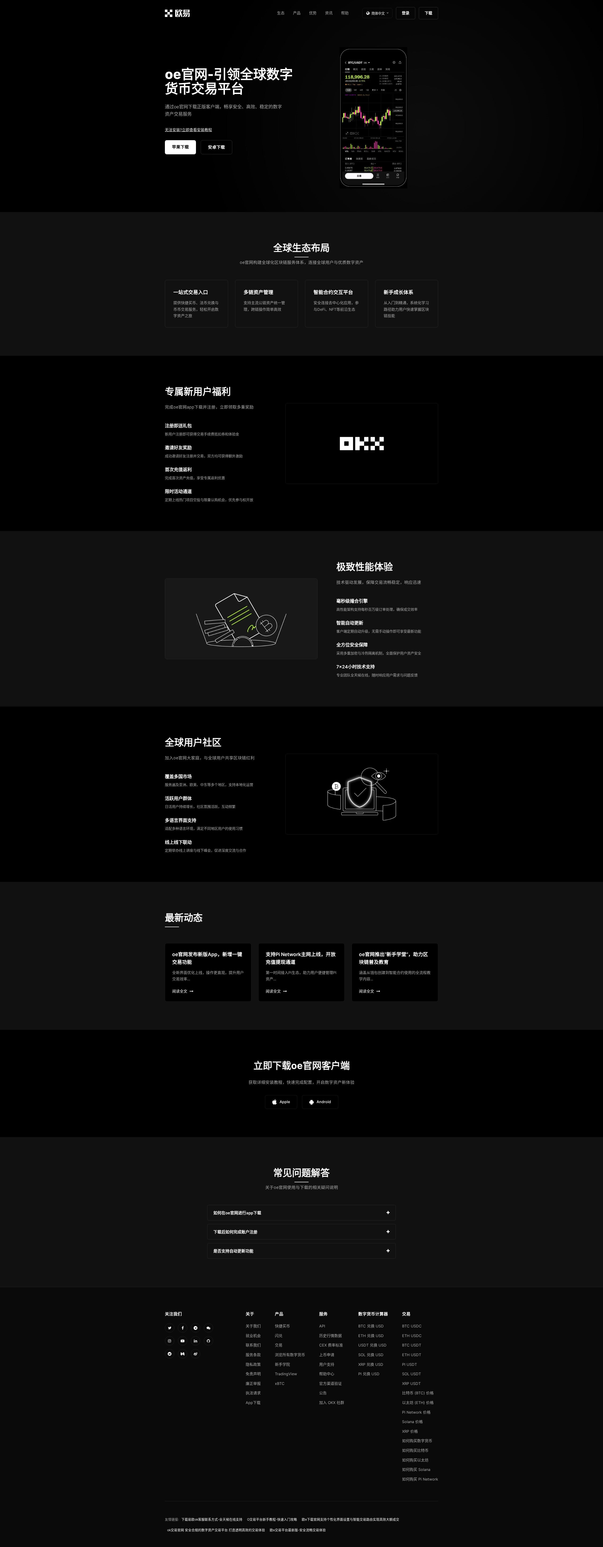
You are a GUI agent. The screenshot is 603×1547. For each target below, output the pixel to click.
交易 (278, 1345)
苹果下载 (180, 146)
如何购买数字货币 (417, 1440)
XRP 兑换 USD (370, 1364)
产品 (297, 13)
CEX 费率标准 (331, 1345)
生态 (281, 13)
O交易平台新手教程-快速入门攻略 (272, 1519)
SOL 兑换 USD (370, 1354)
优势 (313, 13)
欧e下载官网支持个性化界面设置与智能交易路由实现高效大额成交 (350, 1519)
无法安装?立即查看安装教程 (188, 129)
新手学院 (282, 1364)
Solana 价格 (412, 1421)
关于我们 (253, 1326)
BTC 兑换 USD (371, 1326)
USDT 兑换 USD (372, 1345)
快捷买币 (282, 1326)
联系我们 (253, 1345)
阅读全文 (179, 991)
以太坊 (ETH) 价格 (418, 1402)
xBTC (280, 1383)
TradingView (286, 1373)
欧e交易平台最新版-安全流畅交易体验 (298, 1530)
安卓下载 (216, 147)
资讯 (329, 13)
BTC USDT (411, 1345)
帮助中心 (326, 1373)
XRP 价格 (410, 1431)
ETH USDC (412, 1335)
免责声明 (253, 1373)
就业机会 (253, 1335)
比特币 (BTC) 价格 (418, 1393)
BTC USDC (412, 1326)
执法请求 (253, 1393)
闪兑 (278, 1335)
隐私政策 (253, 1364)
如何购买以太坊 (415, 1460)
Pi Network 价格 (416, 1412)
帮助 (345, 13)
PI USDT (409, 1364)
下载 (428, 13)
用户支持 (326, 1364)
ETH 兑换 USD (371, 1335)
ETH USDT (411, 1354)
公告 (323, 1393)
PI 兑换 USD (368, 1373)
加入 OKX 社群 (331, 1402)
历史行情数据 (330, 1335)
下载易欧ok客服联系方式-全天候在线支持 (211, 1519)
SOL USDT (411, 1373)
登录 (405, 13)
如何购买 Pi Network (420, 1479)
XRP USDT (411, 1383)
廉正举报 (253, 1383)
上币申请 (326, 1354)
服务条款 (253, 1354)
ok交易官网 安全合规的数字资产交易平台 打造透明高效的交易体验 (216, 1530)
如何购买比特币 (415, 1450)
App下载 (253, 1402)
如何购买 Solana (416, 1469)
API (322, 1326)
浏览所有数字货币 (290, 1354)
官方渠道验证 (330, 1383)
